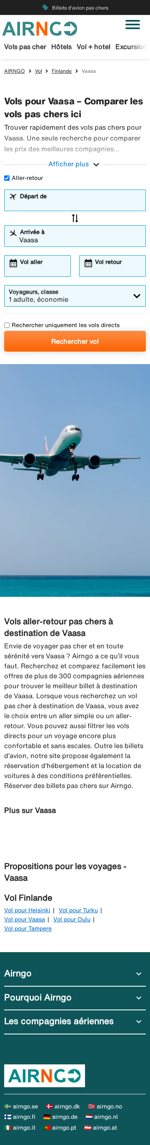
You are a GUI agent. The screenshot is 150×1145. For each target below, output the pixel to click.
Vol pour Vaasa (24, 919)
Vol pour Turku (78, 910)
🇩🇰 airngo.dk (63, 1106)
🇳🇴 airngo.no (105, 1106)
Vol (38, 71)
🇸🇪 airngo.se (21, 1106)
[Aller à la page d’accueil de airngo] (39, 28)
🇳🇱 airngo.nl (101, 1117)
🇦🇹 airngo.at (100, 1127)
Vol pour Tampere (28, 928)
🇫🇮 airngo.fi (19, 1117)
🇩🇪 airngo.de (60, 1117)
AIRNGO (14, 71)
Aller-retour (27, 178)
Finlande (62, 71)
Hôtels (61, 46)
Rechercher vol (75, 341)
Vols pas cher (25, 46)
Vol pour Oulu (71, 919)
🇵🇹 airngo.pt (59, 1127)
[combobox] (80, 204)
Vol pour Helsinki (27, 910)
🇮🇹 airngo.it (19, 1127)
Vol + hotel (93, 46)
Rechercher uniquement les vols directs (66, 325)
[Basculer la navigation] (132, 24)
